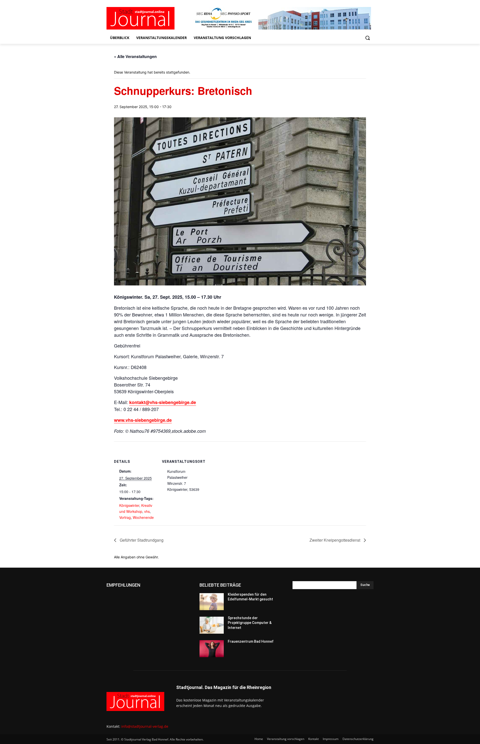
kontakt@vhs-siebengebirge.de (162, 402)
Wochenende (143, 517)
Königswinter (129, 505)
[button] (368, 38)
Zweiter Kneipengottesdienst (335, 540)
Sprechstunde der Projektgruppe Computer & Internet (250, 623)
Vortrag (125, 517)
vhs (147, 511)
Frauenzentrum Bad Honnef (251, 641)
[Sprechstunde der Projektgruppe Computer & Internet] (212, 625)
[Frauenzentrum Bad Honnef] (212, 648)
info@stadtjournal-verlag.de (144, 726)
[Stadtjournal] (146, 18)
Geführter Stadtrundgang (141, 540)
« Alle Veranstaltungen (135, 56)
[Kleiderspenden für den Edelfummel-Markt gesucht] (212, 601)
